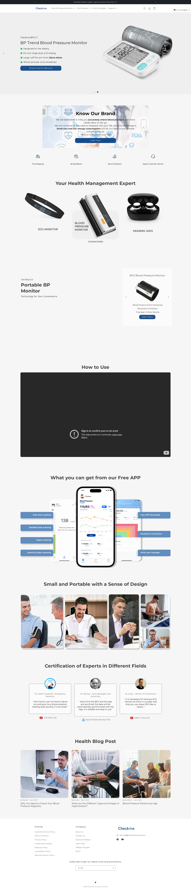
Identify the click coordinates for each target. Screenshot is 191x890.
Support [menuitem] (111, 8)
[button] (144, 8)
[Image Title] (48, 206)
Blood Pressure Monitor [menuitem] (62, 8)
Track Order (80, 844)
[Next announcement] (155, 2)
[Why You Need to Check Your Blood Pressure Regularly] (44, 774)
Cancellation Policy (42, 851)
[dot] (93, 92)
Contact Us (80, 836)
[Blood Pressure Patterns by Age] (147, 774)
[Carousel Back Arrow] (3, 53)
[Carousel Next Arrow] (168, 297)
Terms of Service (42, 836)
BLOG (78, 851)
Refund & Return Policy (44, 855)
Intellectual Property (43, 844)
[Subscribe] (112, 868)
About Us (79, 832)
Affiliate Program (83, 847)
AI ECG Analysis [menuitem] (99, 8)
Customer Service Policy (45, 832)
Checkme (91, 886)
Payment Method (83, 840)
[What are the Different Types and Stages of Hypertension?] (95, 774)
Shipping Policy (41, 847)
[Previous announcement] (35, 2)
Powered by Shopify (101, 886)
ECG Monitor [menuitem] (82, 8)
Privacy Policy (40, 840)
